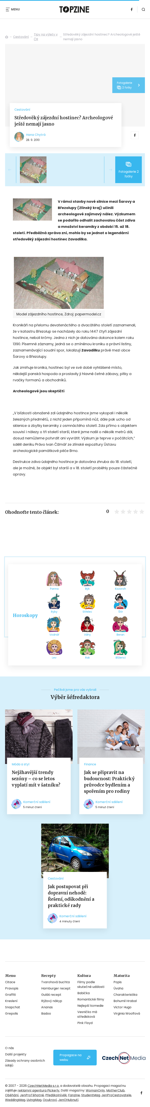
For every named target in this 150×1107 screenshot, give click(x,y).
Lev (54, 658)
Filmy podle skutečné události (90, 984)
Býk (87, 589)
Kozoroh (120, 589)
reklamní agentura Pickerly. (39, 1090)
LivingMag (34, 1100)
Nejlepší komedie (90, 1005)
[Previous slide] (13, 169)
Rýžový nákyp (51, 1001)
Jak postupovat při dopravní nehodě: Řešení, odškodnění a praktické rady (71, 896)
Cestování (21, 37)
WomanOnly (95, 1090)
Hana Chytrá (36, 134)
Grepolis (11, 1013)
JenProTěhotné (32, 1095)
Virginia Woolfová (126, 1013)
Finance (90, 764)
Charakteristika (125, 994)
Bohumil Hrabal (125, 1001)
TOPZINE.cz (6, 37)
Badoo (46, 1013)
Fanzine (74, 1095)
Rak (87, 658)
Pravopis (11, 988)
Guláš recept (51, 994)
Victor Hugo (122, 1007)
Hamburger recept (56, 988)
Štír (120, 612)
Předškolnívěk (56, 1095)
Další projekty (15, 1054)
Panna (54, 589)
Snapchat (12, 1007)
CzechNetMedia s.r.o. (43, 1085)
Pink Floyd (85, 1023)
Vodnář (54, 635)
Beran (120, 635)
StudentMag (90, 1095)
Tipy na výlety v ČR (46, 36)
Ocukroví (50, 1100)
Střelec (87, 612)
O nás (9, 1048)
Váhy (87, 635)
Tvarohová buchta (55, 982)
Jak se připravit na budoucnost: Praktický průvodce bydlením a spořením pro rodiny (109, 782)
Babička (83, 993)
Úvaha (118, 988)
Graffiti (10, 994)
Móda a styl (20, 764)
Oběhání (12, 1095)
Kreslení (11, 1001)
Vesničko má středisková (87, 1014)
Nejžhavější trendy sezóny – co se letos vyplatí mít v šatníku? (36, 779)
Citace (10, 982)
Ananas (47, 1007)
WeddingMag (15, 1100)
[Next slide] (107, 169)
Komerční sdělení (36, 802)
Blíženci (121, 658)
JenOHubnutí (68, 1100)
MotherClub (115, 1090)
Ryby (54, 612)
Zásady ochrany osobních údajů (25, 1063)
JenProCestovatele (116, 1095)
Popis (117, 982)
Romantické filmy (90, 999)
